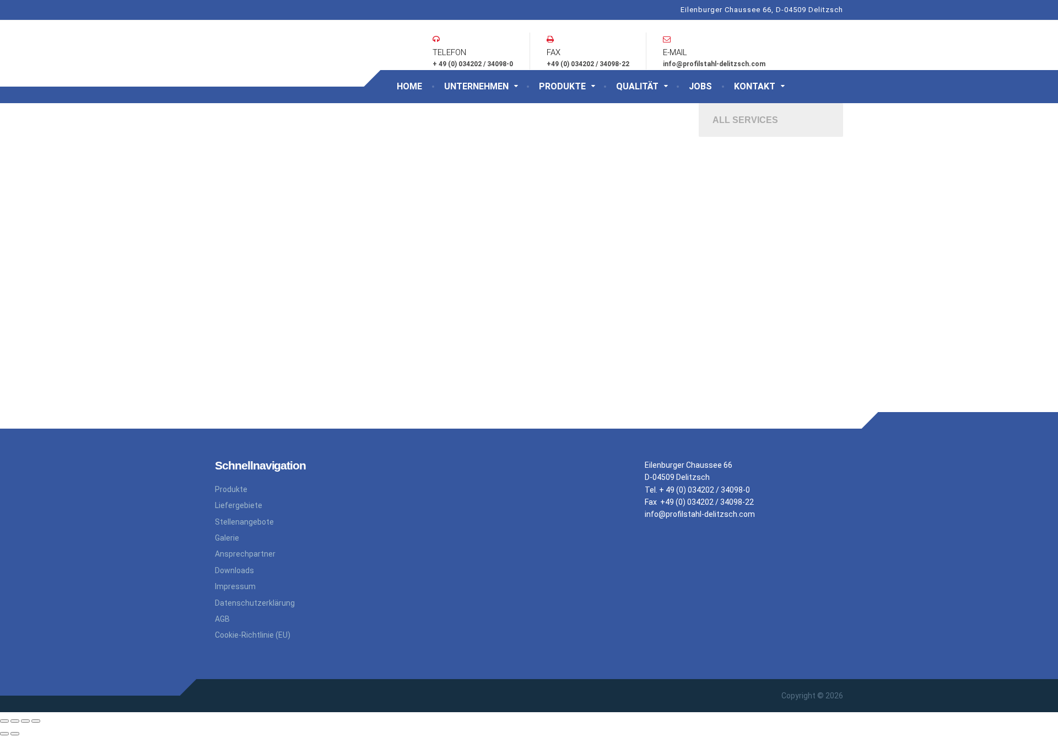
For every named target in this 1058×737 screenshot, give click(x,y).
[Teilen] (14, 721)
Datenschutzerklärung (255, 603)
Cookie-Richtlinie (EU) (252, 635)
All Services (745, 120)
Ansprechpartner (245, 553)
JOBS (700, 86)
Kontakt (754, 86)
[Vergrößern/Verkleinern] (35, 721)
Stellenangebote (244, 521)
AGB (222, 619)
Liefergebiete (238, 505)
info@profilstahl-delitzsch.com (700, 514)
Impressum (235, 586)
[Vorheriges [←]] (4, 733)
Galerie (227, 537)
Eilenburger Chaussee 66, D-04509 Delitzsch (762, 10)
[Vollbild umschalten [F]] (25, 721)
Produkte (562, 86)
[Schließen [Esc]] (4, 721)
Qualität (637, 86)
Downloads (234, 570)
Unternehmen (476, 86)
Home (409, 86)
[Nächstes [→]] (14, 733)
